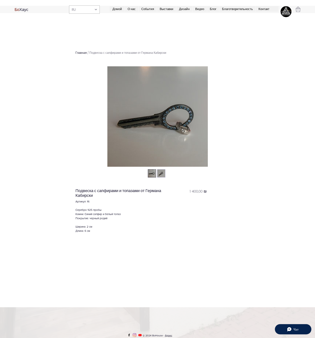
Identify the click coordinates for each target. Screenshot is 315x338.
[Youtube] (140, 335)
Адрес (168, 335)
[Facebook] (129, 335)
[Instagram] (134, 335)
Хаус (23, 9)
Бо (17, 9)
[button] (237, 9)
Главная (81, 53)
